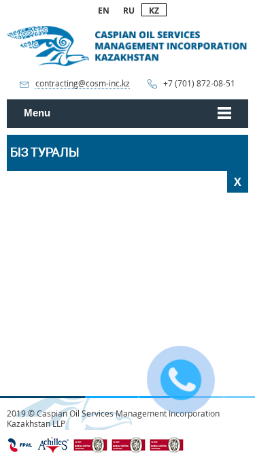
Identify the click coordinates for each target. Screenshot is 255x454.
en (103, 10)
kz (154, 10)
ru (129, 10)
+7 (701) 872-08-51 (199, 83)
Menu (37, 113)
